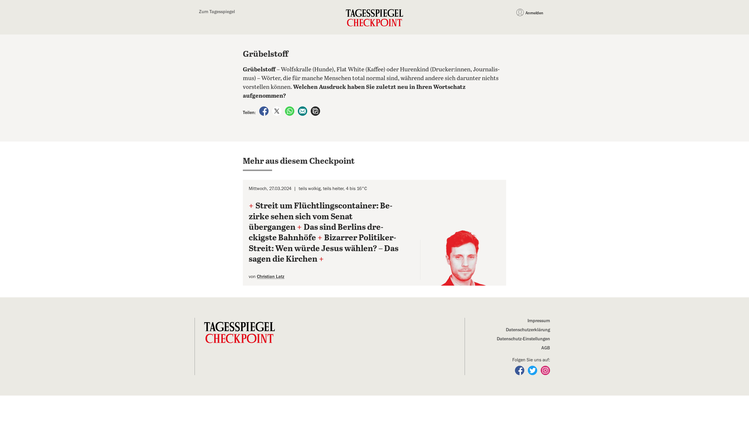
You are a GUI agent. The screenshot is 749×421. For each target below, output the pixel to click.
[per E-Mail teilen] (303, 110)
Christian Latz (270, 276)
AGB (545, 348)
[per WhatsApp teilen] (290, 110)
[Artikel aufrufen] (315, 110)
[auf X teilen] (277, 110)
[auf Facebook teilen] (264, 110)
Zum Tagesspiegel (217, 11)
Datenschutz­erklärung (528, 329)
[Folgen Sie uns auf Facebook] (520, 370)
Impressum (539, 320)
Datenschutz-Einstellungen (523, 339)
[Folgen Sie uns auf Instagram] (545, 370)
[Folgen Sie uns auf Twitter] (533, 370)
